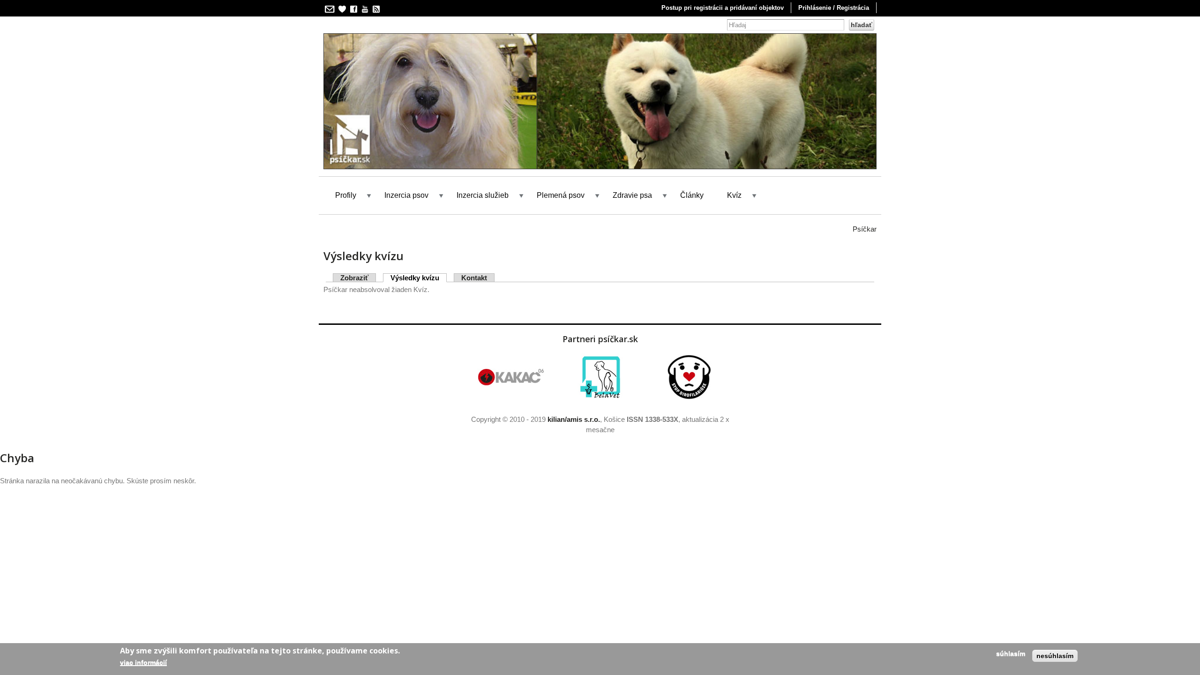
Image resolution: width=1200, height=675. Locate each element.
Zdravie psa (632, 195)
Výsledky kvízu (418, 278)
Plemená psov (561, 195)
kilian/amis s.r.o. (574, 419)
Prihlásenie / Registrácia (833, 7)
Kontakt (474, 278)
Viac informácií (143, 662)
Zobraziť (354, 278)
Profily (345, 195)
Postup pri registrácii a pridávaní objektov (722, 7)
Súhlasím (1010, 653)
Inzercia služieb (483, 195)
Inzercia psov (406, 195)
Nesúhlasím (1054, 656)
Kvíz (734, 195)
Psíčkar (865, 229)
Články (692, 195)
